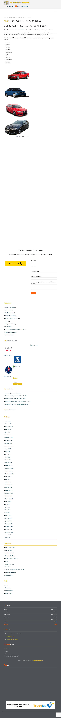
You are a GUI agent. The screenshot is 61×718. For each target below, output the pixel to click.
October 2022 (8, 471)
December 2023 (9, 437)
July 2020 (7, 537)
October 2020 (8, 529)
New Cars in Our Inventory (11, 318)
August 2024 (8, 429)
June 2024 (7, 432)
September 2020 (9, 532)
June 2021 (7, 507)
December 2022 (9, 465)
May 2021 (7, 510)
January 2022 (8, 487)
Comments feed (9, 590)
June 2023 (7, 454)
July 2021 (7, 504)
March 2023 (8, 460)
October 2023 (8, 443)
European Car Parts (10, 315)
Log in (6, 585)
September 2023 (9, 446)
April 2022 (7, 479)
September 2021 (9, 498)
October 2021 (8, 496)
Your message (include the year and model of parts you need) (43, 282)
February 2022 (8, 485)
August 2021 (8, 501)
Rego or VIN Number (36, 276)
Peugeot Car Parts (9, 324)
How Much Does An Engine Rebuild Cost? (15, 398)
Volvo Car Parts (9, 335)
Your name (33, 260)
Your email (33, 266)
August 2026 (8, 421)
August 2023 (8, 448)
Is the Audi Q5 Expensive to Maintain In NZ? (15, 395)
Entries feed (8, 587)
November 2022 (9, 468)
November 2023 (9, 440)
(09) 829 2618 (10, 6)
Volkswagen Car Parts (10, 332)
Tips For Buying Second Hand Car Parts (14, 329)
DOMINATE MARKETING (38, 660)
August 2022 (8, 476)
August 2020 (8, 535)
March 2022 (8, 482)
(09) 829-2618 (10, 636)
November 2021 (9, 493)
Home (5, 17)
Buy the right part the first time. (12, 393)
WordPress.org (8, 593)
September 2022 (9, 473)
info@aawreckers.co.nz (22, 6)
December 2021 (9, 490)
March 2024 (8, 435)
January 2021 (8, 521)
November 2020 (9, 526)
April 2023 (7, 457)
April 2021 (7, 512)
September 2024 (9, 426)
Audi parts (22, 29)
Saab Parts (8, 326)
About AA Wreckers (10, 307)
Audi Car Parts (8, 310)
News (6, 321)
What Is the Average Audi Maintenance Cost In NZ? (17, 401)
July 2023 (7, 451)
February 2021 (8, 518)
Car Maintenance (9, 312)
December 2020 (9, 523)
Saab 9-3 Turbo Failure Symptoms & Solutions (16, 404)
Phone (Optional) (35, 271)
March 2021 (8, 515)
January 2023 (8, 462)
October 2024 (8, 423)
